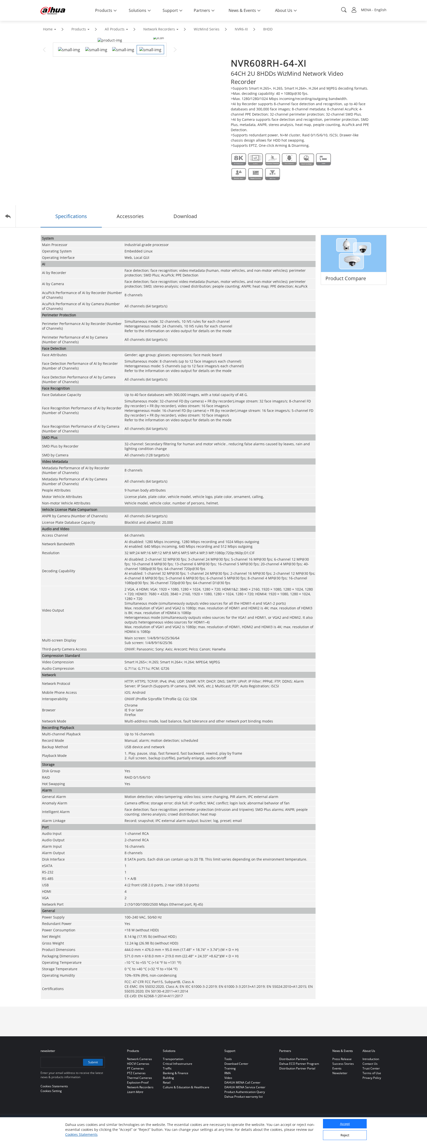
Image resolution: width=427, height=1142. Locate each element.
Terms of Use (372, 1073)
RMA (227, 1073)
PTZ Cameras (136, 1073)
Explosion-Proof (138, 1082)
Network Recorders (159, 29)
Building (168, 1078)
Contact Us (370, 1064)
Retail (167, 1082)
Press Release (342, 1059)
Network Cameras (139, 1059)
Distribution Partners (293, 1059)
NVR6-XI (241, 29)
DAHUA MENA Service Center (244, 1087)
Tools (228, 1059)
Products (78, 29)
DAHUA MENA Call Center (242, 1082)
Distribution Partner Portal (297, 1068)
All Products (115, 29)
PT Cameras (135, 1068)
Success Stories (343, 1064)
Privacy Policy (372, 1078)
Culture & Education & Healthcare (186, 1087)
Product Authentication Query (244, 1092)
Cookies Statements (81, 1134)
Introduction (371, 1059)
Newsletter (339, 1073)
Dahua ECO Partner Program (299, 1064)
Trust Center (371, 1068)
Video (228, 1078)
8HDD (268, 29)
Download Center (236, 1064)
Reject (345, 1135)
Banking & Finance (175, 1073)
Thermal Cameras (139, 1078)
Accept (345, 1124)
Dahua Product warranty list (243, 1096)
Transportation (173, 1059)
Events (337, 1068)
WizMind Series (206, 29)
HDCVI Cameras (138, 1064)
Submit (93, 1062)
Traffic (167, 1068)
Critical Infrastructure (177, 1064)
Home (48, 29)
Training (230, 1068)
